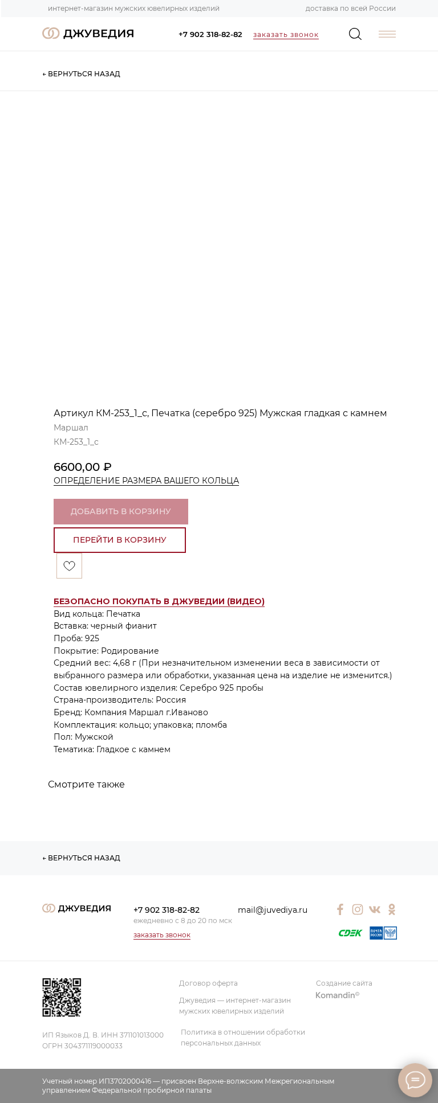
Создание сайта (344, 983)
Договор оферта (208, 983)
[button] (159, 601)
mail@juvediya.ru (272, 910)
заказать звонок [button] (286, 34)
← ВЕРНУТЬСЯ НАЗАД (81, 73)
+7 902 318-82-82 (210, 34)
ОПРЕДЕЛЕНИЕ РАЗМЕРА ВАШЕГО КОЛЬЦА (146, 480)
